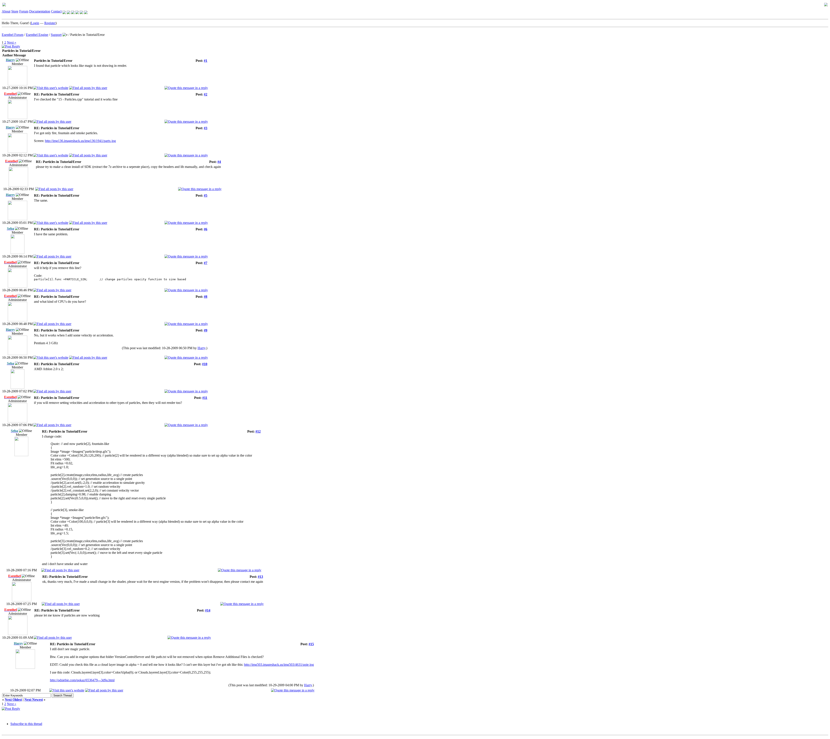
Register (50, 23)
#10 (204, 364)
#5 (205, 195)
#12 (258, 431)
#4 (219, 162)
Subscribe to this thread (26, 724)
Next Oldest (13, 699)
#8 (205, 296)
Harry (201, 348)
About (6, 11)
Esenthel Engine (37, 35)
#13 (260, 576)
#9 (205, 330)
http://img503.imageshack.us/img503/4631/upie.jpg (279, 664)
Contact (56, 11)
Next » (11, 42)
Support (56, 35)
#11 (204, 398)
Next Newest (33, 699)
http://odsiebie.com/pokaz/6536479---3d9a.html (82, 680)
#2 (205, 94)
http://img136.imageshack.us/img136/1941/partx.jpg (80, 141)
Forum (23, 11)
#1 (205, 60)
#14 (207, 610)
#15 (311, 644)
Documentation (39, 11)
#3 (205, 128)
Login (35, 23)
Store (14, 11)
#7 (205, 263)
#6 (205, 229)
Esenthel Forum (12, 35)
